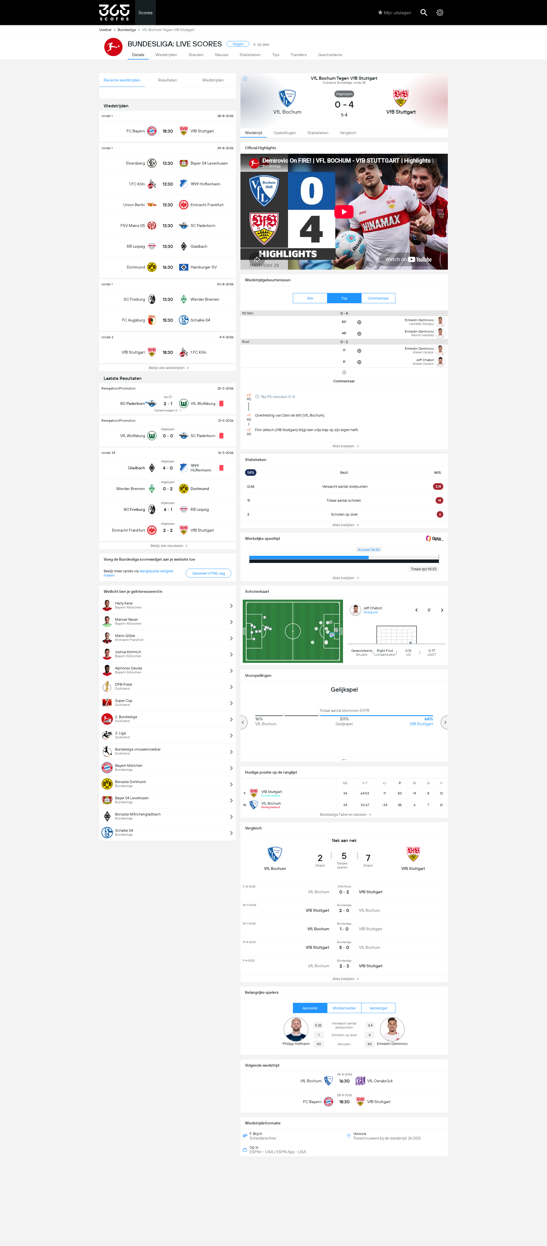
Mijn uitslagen (397, 12)
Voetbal (105, 30)
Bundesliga (127, 30)
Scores (145, 12)
